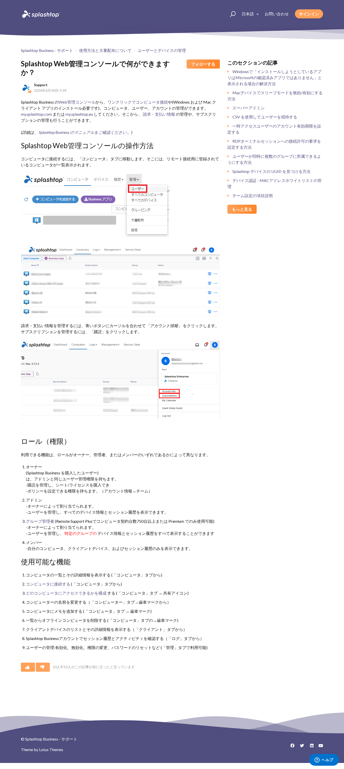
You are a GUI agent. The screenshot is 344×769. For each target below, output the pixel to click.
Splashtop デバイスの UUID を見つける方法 (271, 171)
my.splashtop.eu (79, 114)
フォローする (203, 63)
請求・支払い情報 (159, 114)
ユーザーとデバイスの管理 (161, 50)
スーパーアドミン (248, 107)
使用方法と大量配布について (105, 50)
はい (28, 667)
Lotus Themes (51, 749)
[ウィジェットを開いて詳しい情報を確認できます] (324, 760)
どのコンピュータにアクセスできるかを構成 (66, 593)
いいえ (43, 667)
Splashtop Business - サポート (47, 50)
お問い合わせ (277, 13)
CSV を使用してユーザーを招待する (264, 116)
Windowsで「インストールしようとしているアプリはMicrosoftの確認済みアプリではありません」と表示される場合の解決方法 (274, 77)
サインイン (309, 13)
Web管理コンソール (77, 102)
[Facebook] (290, 747)
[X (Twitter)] (300, 747)
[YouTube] (319, 747)
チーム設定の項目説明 (252, 195)
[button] (230, 14)
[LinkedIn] (310, 747)
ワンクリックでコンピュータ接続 (138, 102)
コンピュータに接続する (48, 583)
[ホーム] (40, 14)
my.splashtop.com (37, 114)
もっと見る (242, 209)
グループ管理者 (40, 521)
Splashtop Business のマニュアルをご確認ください (82, 132)
